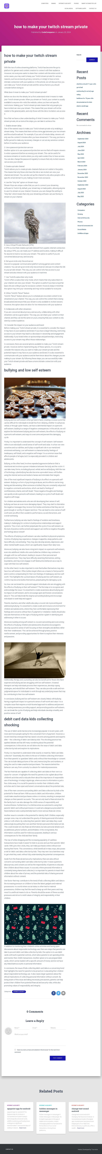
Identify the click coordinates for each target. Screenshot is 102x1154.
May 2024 (81, 154)
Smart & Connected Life (89, 3)
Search (79, 55)
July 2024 (81, 146)
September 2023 (83, 185)
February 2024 (82, 165)
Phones (76, 3)
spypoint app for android (18, 1108)
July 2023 (81, 192)
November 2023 (83, 177)
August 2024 (82, 142)
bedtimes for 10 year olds (85, 98)
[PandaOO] (7, 5)
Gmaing (53, 3)
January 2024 (82, 169)
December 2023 (83, 173)
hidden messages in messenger (48, 1109)
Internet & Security (65, 3)
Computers (44, 3)
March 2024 (81, 162)
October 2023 (82, 181)
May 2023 (81, 196)
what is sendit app (82, 106)
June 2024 (81, 150)
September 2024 (83, 139)
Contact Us (92, 8)
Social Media (69, 8)
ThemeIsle (94, 1149)
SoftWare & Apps (81, 8)
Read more (22, 1128)
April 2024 (81, 158)
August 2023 (82, 189)
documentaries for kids (84, 102)
